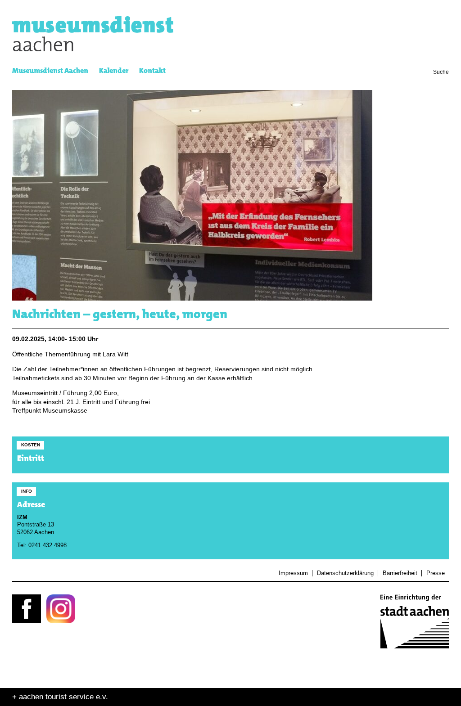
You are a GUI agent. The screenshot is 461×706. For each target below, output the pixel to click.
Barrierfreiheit (400, 573)
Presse (435, 573)
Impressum (293, 573)
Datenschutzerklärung (345, 573)
